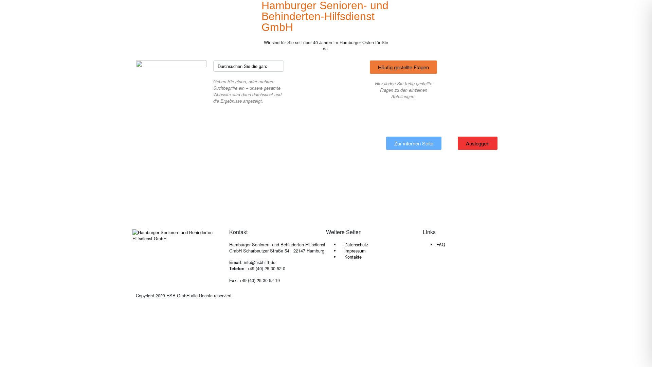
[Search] (278, 66)
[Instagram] (449, 268)
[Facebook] (431, 268)
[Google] (467, 268)
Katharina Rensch (261, 168)
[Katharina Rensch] (181, 160)
